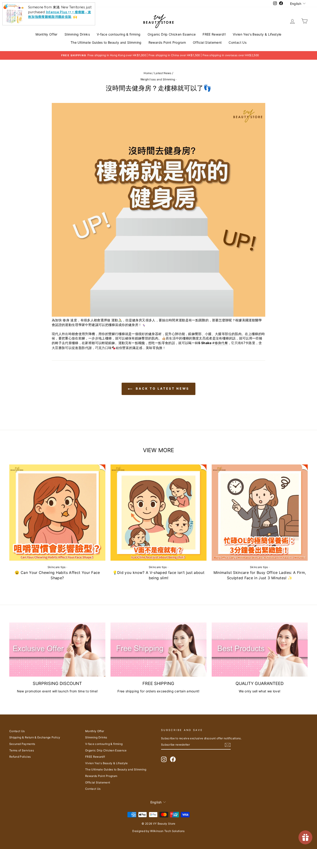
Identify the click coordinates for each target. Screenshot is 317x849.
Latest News (162, 73)
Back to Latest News (161, 388)
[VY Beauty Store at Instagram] (164, 759)
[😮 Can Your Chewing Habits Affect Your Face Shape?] (57, 512)
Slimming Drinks (77, 34)
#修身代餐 (220, 343)
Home (148, 73)
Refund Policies (20, 756)
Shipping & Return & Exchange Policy (34, 737)
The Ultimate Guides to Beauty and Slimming (106, 42)
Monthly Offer (47, 34)
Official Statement (207, 42)
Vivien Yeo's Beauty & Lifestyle (257, 34)
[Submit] (228, 745)
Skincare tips (57, 567)
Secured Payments (22, 744)
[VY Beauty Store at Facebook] (173, 759)
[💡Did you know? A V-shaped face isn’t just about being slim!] (158, 512)
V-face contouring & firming (118, 34)
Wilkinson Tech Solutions (167, 831)
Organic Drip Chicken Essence (172, 34)
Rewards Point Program (167, 42)
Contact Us (237, 42)
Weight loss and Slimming (157, 79)
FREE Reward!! (214, 34)
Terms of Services (21, 750)
